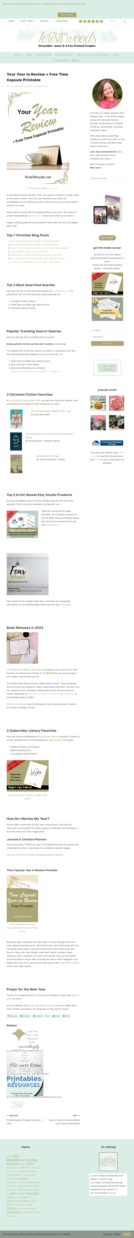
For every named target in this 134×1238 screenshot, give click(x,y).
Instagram (42, 694)
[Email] (80, 21)
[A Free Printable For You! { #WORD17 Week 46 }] (43, 1039)
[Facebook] (93, 21)
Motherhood (11, 1204)
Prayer (11, 1208)
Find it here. (53, 525)
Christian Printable (29, 1175)
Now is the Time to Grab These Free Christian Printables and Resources (34, 1097)
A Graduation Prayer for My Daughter (30, 252)
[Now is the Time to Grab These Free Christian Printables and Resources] (43, 1085)
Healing (10, 1197)
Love (25, 1201)
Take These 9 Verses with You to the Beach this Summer (40, 248)
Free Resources (24, 1190)
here (97, 460)
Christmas (23, 1178)
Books (30, 1163)
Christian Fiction (24, 1167)
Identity (30, 1197)
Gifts (8, 1193)
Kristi (11, 86)
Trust (37, 1212)
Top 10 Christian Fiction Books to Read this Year (35, 241)
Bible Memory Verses (22, 1159)
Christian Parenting (27, 1171)
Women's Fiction (11, 1216)
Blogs (22, 1164)
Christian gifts (36, 1167)
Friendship (36, 1189)
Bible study (13, 1164)
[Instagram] (97, 21)
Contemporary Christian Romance (16, 1182)
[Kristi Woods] (67, 38)
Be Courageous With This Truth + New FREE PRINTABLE (28, 1074)
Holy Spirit (17, 1197)
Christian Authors (12, 1167)
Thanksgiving (28, 1212)
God (13, 1193)
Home (11, 21)
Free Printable (11, 1189)
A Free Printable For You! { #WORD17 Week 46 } (25, 1051)
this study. (65, 605)
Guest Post (32, 1193)
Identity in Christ (14, 1201)
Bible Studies (64, 55)
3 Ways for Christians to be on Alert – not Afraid (35, 372)
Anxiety (9, 1156)
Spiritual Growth (30, 1208)
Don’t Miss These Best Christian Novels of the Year (36, 255)
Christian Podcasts (15, 1175)
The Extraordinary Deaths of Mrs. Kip (50, 411)
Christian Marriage (12, 1171)
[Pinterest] (84, 21)
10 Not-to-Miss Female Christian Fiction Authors (35, 245)
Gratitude (20, 1193)
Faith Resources (41, 86)
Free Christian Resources (93, 55)
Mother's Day (33, 1201)
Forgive (35, 1186)
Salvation (20, 1208)
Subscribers (36, 216)
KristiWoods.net (61, 291)
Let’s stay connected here (103, 152)
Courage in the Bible (33, 1182)
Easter (9, 1186)
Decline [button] (117, 1234)
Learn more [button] (108, 1234)
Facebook (69, 694)
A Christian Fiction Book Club (24, 401)
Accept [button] (127, 1234)
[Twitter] (101, 21)
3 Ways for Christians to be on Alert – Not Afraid (35, 262)
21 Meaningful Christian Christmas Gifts (24, 1120)
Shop (29, 55)
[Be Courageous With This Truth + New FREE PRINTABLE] (43, 1062)
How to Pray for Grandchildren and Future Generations (64, 1120)
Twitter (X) (54, 694)
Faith (14, 1186)
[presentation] (98, 403)
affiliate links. (53, 188)
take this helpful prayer (42, 1006)
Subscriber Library (67, 60)
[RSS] (89, 21)
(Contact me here (16, 704)
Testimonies (14, 1212)
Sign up (12, 795)
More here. (95, 168)
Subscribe (61, 21)
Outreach (28, 1205)
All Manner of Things (48, 456)
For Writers (44, 55)
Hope (24, 1197)
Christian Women (12, 1178)
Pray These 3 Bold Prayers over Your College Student (38, 259)
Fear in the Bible (24, 1186)
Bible (16, 1156)
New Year (19, 1205)
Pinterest (32, 694)
